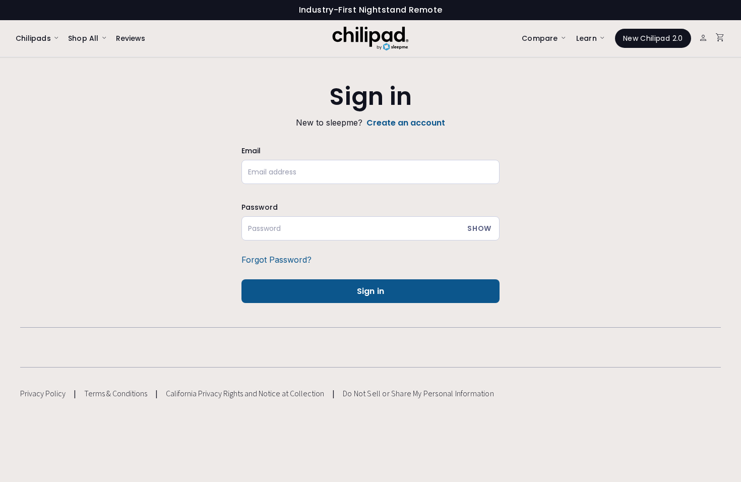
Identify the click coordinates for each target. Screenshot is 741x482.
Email (251, 151)
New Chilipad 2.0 (653, 38)
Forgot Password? (276, 260)
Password (259, 207)
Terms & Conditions (115, 393)
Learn (586, 38)
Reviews (130, 38)
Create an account (405, 123)
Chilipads (33, 38)
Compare (540, 38)
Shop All (83, 38)
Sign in (370, 291)
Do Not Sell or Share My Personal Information (418, 394)
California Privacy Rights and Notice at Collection (245, 393)
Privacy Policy (43, 393)
